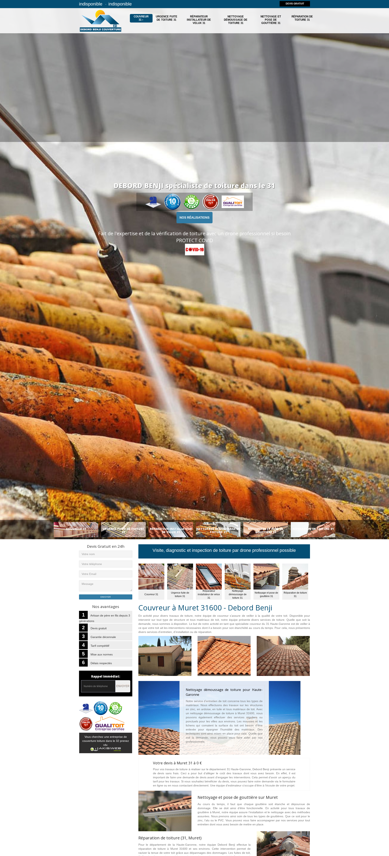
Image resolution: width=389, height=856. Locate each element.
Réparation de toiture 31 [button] (302, 18)
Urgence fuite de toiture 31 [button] (166, 18)
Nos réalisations (194, 217)
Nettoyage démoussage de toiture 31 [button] (235, 20)
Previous (11, 277)
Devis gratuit (295, 3)
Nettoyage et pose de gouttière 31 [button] (271, 20)
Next (377, 277)
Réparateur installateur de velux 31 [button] (199, 20)
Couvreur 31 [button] (141, 18)
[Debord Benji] (101, 21)
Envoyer (122, 686)
